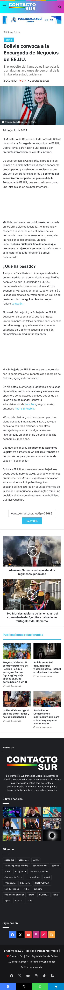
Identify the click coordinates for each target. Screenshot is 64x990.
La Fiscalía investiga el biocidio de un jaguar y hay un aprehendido (16, 713)
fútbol (26, 889)
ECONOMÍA (10, 883)
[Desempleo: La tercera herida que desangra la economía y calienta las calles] (52, 823)
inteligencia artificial (14, 894)
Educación (25, 883)
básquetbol (20, 871)
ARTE (36, 860)
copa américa (33, 877)
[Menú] (4, 8)
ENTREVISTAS (42, 883)
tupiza (7, 900)
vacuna (18, 900)
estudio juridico (11, 889)
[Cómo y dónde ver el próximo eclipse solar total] (52, 835)
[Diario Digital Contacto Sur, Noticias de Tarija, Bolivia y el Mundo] (22, 6)
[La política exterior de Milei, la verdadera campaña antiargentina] (12, 823)
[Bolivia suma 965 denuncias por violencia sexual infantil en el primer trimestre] (47, 651)
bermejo (55, 865)
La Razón (17, 303)
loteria (31, 894)
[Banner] (32, 19)
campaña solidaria (39, 871)
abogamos (24, 860)
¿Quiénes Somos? (18, 961)
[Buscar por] (59, 8)
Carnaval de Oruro (13, 877)
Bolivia (17, 32)
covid (47, 877)
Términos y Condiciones (42, 961)
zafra (29, 900)
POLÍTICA (44, 894)
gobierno (38, 889)
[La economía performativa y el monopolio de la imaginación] (52, 812)
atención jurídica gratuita (16, 865)
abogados (9, 860)
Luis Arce (30, 404)
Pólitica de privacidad (32, 967)
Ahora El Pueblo (24, 408)
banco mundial (40, 865)
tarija (55, 894)
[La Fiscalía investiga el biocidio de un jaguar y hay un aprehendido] (17, 699)
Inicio (9, 32)
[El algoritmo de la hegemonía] (12, 812)
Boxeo (7, 871)
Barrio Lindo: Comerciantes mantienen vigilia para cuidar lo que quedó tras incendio (46, 717)
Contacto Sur (16, 956)
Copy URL (32, 520)
